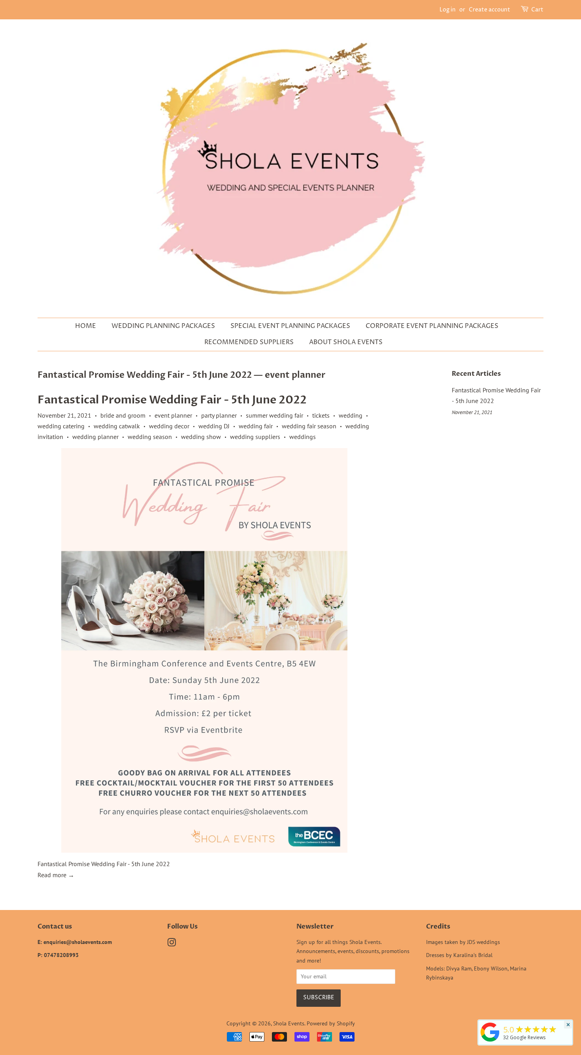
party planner (219, 415)
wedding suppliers (255, 437)
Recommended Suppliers (249, 342)
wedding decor (169, 426)
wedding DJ (214, 426)
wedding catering (61, 426)
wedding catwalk (117, 426)
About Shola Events (346, 342)
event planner (173, 415)
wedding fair (256, 426)
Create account (489, 9)
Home (85, 326)
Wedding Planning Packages (163, 326)
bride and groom (122, 415)
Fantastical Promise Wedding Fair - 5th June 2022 (145, 375)
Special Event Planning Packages (290, 326)
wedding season (150, 437)
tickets (321, 415)
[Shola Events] (490, 1041)
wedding (350, 415)
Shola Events (288, 1023)
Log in (448, 9)
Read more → (56, 875)
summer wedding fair (274, 415)
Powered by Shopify (331, 1023)
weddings (302, 437)
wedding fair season (309, 426)
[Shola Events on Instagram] (171, 944)
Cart (537, 9)
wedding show (201, 437)
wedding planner (95, 437)
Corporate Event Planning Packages (432, 326)
